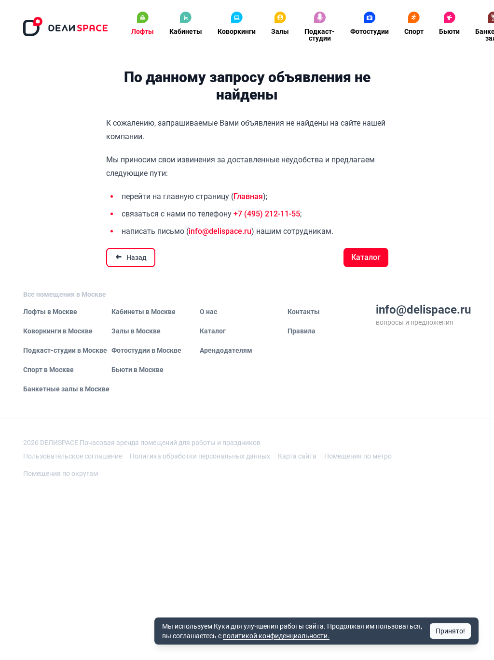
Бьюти (449, 31)
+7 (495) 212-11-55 (266, 213)
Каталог (366, 257)
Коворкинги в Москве (58, 331)
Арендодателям (226, 350)
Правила (302, 331)
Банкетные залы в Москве (66, 389)
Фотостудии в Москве (146, 350)
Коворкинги (237, 31)
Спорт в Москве (48, 369)
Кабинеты (185, 31)
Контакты (304, 312)
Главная (248, 196)
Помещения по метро (358, 456)
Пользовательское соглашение (72, 456)
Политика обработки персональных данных (200, 456)
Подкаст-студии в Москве (65, 350)
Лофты (142, 31)
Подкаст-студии (319, 35)
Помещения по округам (60, 473)
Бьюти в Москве (137, 369)
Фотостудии (369, 31)
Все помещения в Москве (64, 294)
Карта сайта (297, 456)
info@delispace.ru (220, 231)
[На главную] (65, 26)
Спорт (414, 31)
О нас (208, 312)
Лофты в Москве (50, 312)
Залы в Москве (136, 331)
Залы (280, 31)
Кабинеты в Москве (143, 312)
